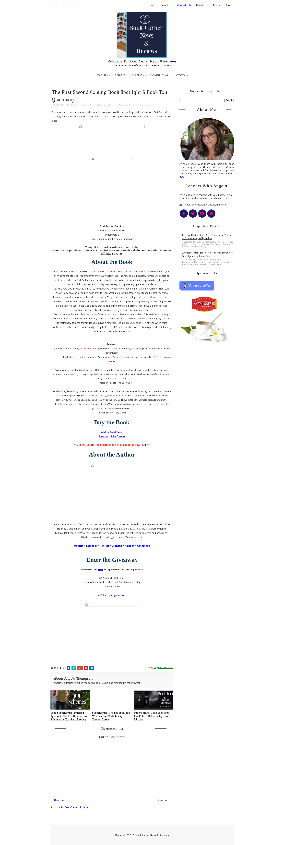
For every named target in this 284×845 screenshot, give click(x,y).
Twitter (104, 545)
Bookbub (117, 545)
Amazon (129, 545)
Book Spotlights (75, 105)
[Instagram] (68, 5)
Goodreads (143, 545)
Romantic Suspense (129, 105)
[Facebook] (53, 5)
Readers (120, 75)
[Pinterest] (75, 5)
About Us (166, 5)
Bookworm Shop (222, 5)
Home (153, 5)
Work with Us (184, 5)
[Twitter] (61, 5)
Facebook (91, 545)
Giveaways (181, 75)
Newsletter (202, 5)
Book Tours (89, 105)
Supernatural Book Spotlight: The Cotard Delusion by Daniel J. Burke (152, 716)
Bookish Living (158, 75)
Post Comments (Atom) (77, 807)
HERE (143, 444)
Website (78, 545)
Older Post (163, 800)
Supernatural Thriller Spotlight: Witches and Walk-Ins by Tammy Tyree (111, 716)
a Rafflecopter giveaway (111, 595)
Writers (137, 75)
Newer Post (59, 800)
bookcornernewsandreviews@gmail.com (206, 204)
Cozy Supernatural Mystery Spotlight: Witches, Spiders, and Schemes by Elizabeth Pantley (69, 716)
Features (102, 75)
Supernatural (147, 105)
